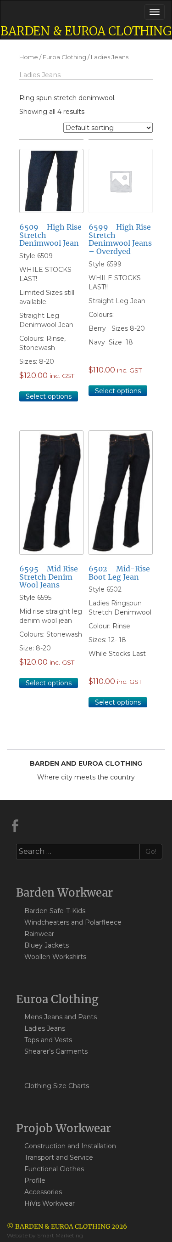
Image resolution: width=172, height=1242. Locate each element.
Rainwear (39, 934)
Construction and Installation (70, 1146)
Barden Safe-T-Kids (54, 911)
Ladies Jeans (44, 1028)
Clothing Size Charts (56, 1086)
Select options (49, 396)
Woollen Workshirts (55, 957)
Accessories (43, 1192)
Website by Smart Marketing (45, 1235)
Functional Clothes (54, 1169)
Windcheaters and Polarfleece (73, 922)
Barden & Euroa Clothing (86, 31)
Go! (151, 851)
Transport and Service (58, 1157)
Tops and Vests (48, 1040)
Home (28, 57)
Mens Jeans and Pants (60, 1017)
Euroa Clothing (64, 57)
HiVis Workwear (49, 1203)
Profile (34, 1180)
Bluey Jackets (46, 945)
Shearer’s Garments (56, 1051)
